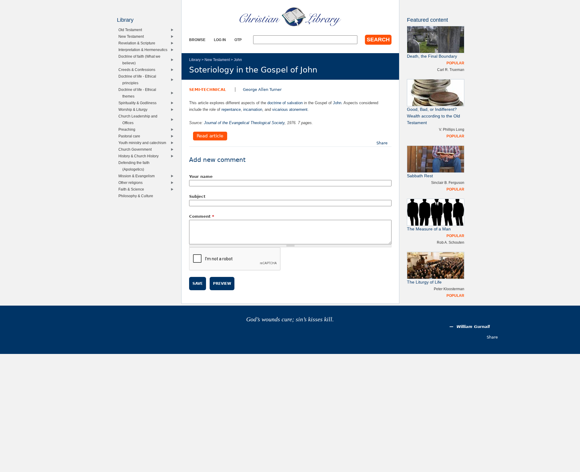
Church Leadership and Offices (139, 119)
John (238, 60)
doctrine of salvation (285, 103)
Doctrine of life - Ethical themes (138, 93)
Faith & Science (132, 189)
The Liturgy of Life (424, 282)
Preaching (128, 129)
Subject (197, 196)
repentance (231, 109)
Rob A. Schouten (450, 242)
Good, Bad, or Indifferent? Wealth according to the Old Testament (433, 116)
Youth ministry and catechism (143, 143)
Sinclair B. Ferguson (447, 183)
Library (195, 60)
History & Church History (140, 156)
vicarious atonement (290, 109)
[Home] (290, 17)
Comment (201, 216)
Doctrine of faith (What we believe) (141, 59)
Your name (201, 176)
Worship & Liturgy (134, 109)
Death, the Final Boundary (432, 56)
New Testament (217, 60)
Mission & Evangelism (138, 176)
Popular (455, 63)
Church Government (136, 149)
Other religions (132, 183)
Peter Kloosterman (449, 289)
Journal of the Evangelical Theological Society (244, 122)
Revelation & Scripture (138, 43)
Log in (220, 40)
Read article (210, 136)
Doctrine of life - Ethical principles (138, 79)
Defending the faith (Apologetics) (135, 166)
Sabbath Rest (420, 176)
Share (382, 143)
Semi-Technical (207, 89)
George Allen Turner (262, 89)
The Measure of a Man (429, 229)
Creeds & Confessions (138, 70)
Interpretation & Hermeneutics (144, 50)
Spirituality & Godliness (139, 103)
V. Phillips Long (451, 129)
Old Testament (131, 30)
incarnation (252, 109)
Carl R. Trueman (450, 70)
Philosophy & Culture (137, 196)
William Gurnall (473, 326)
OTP (238, 40)
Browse (197, 40)
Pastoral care (130, 136)
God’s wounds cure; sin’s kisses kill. (290, 319)
